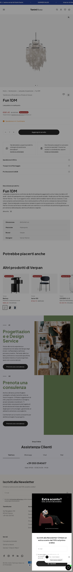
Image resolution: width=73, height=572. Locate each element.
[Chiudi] (68, 497)
